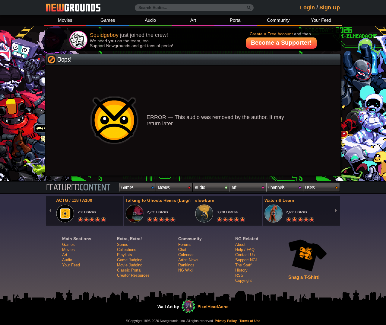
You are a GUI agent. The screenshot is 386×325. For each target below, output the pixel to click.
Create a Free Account (271, 33)
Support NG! (246, 260)
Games (107, 20)
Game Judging (129, 260)
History (241, 270)
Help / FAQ (245, 249)
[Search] (249, 8)
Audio (150, 20)
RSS (239, 275)
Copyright (243, 280)
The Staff (243, 265)
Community (278, 20)
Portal (235, 20)
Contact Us (245, 255)
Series (122, 244)
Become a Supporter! (281, 42)
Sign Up (329, 8)
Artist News (188, 260)
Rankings (186, 265)
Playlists (124, 255)
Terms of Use (249, 321)
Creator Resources (133, 275)
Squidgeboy (104, 35)
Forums (184, 244)
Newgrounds (73, 7)
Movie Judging (129, 265)
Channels (276, 187)
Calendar (186, 255)
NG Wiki (185, 270)
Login (307, 8)
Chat (182, 249)
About (240, 244)
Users (310, 187)
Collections (126, 249)
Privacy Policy (226, 321)
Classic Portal (129, 270)
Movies (65, 20)
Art (193, 20)
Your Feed (321, 20)
